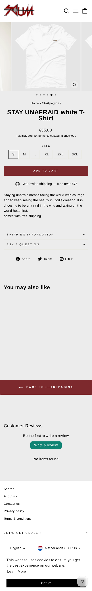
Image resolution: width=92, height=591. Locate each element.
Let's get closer (23, 532)
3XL (75, 154)
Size (46, 145)
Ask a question (23, 244)
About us (10, 496)
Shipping (40, 135)
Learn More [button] (16, 571)
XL (47, 154)
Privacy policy (14, 511)
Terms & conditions (18, 518)
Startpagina (50, 103)
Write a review (46, 445)
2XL (60, 154)
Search (9, 489)
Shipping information (30, 234)
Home (35, 103)
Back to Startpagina (49, 387)
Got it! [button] (46, 583)
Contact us (12, 503)
